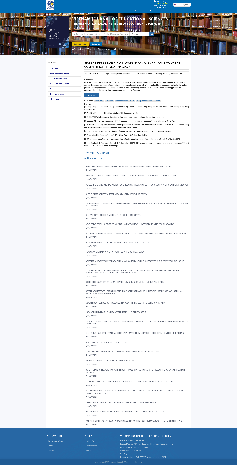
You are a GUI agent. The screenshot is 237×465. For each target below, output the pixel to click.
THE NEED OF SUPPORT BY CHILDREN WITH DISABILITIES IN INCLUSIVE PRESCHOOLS (121, 402)
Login (158, 2)
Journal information (58, 79)
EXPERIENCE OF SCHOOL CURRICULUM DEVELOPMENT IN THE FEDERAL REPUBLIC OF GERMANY (125, 303)
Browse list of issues (96, 49)
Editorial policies (57, 94)
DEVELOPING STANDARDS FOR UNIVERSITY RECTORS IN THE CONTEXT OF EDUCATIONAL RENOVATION (128, 166)
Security (89, 451)
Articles (123, 11)
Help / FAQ (90, 441)
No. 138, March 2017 (101, 153)
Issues (153, 11)
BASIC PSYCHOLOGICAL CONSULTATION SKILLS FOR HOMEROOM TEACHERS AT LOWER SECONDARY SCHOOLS (132, 176)
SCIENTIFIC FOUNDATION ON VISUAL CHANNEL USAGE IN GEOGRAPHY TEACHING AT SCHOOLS (125, 282)
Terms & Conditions (55, 441)
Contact (51, 451)
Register (166, 2)
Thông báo (54, 99)
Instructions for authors (60, 74)
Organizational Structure (60, 84)
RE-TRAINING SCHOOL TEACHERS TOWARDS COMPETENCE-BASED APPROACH (118, 243)
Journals (138, 11)
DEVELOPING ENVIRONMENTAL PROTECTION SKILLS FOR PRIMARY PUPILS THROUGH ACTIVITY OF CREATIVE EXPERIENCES (137, 185)
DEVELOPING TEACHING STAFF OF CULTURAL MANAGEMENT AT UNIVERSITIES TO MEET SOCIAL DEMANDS (130, 224)
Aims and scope (56, 69)
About (182, 11)
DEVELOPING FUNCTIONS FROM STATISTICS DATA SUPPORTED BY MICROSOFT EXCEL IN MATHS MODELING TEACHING (135, 333)
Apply (151, 34)
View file (91, 95)
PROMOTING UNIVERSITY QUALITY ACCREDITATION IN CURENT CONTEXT (116, 312)
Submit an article (80, 44)
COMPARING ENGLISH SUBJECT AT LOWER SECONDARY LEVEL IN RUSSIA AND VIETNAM (122, 351)
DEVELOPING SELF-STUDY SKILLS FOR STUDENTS (106, 342)
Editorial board (56, 89)
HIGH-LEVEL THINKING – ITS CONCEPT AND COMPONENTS (110, 361)
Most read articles (114, 49)
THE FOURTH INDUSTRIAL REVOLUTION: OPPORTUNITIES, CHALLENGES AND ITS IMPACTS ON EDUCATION (129, 382)
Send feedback (92, 446)
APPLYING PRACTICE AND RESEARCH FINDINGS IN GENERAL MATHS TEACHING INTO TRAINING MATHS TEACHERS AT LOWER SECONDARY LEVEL (134, 392)
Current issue (79, 49)
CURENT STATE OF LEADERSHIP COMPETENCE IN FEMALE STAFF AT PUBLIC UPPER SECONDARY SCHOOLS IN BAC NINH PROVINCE (135, 371)
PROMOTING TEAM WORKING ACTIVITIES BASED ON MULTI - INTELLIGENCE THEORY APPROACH (125, 412)
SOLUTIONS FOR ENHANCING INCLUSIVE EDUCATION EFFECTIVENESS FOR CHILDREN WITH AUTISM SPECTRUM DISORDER (136, 233)
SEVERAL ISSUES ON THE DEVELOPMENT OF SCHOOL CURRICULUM (113, 215)
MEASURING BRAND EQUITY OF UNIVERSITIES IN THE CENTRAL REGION (115, 252)
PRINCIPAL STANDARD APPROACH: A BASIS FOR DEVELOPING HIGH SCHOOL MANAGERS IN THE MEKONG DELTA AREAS (135, 421)
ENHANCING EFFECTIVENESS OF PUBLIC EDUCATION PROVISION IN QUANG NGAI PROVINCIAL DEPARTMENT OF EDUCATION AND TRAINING (137, 204)
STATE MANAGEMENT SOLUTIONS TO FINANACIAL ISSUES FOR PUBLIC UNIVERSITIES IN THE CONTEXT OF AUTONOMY (135, 261)
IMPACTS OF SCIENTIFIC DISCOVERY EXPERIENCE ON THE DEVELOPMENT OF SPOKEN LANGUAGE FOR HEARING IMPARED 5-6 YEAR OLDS (137, 322)
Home (109, 11)
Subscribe (96, 44)
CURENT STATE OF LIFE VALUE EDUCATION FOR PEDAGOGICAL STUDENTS (116, 194)
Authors (168, 11)
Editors (50, 446)
